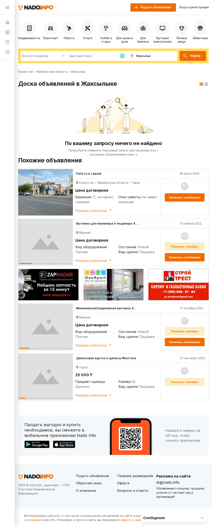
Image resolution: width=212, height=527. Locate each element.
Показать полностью (91, 211)
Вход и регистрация (194, 7)
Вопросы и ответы (132, 490)
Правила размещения (135, 476)
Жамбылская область (51, 71)
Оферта (123, 483)
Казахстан (25, 71)
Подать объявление (92, 476)
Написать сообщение (184, 197)
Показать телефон (184, 246)
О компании (86, 490)
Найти (195, 56)
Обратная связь (89, 483)
